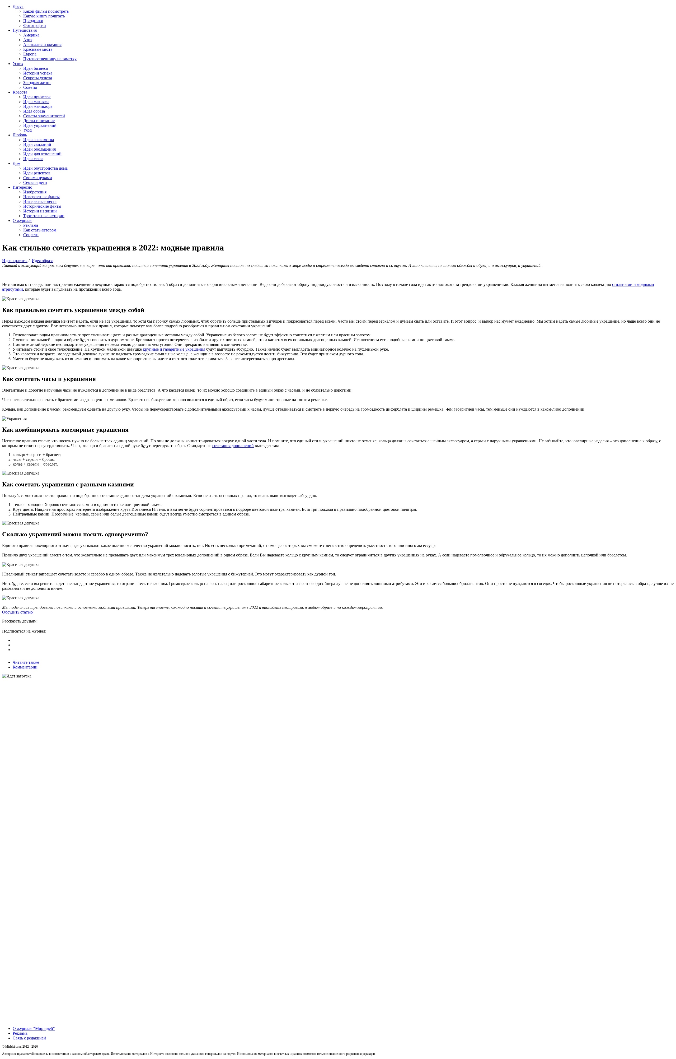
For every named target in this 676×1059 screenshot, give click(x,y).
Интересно (22, 187)
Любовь (20, 135)
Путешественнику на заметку (50, 59)
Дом (16, 163)
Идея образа (34, 111)
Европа (29, 54)
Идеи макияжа (36, 101)
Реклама (30, 225)
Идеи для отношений (42, 154)
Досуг (18, 6)
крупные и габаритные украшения (174, 349)
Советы (30, 87)
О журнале (22, 220)
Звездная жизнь (37, 82)
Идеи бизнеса (35, 68)
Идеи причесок (37, 97)
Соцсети (31, 235)
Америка (31, 35)
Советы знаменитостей (44, 116)
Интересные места (40, 201)
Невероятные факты (41, 196)
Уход (27, 130)
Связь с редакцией (29, 1038)
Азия (27, 40)
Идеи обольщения (39, 149)
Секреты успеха (37, 78)
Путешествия (25, 30)
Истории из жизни (40, 211)
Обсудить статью (17, 612)
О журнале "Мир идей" (34, 1028)
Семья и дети (35, 182)
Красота (20, 92)
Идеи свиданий (37, 144)
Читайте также (26, 662)
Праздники (33, 20)
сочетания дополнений (233, 445)
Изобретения (34, 192)
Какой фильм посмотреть (46, 11)
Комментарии (25, 667)
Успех (18, 63)
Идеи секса (33, 158)
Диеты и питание (39, 120)
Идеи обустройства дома (45, 168)
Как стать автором (39, 230)
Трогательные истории (43, 215)
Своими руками (37, 177)
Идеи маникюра (37, 106)
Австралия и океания (42, 44)
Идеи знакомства (38, 139)
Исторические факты (42, 206)
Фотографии (34, 25)
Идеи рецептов (36, 173)
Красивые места (37, 49)
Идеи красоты (14, 260)
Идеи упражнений (40, 125)
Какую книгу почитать (44, 16)
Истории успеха (37, 73)
